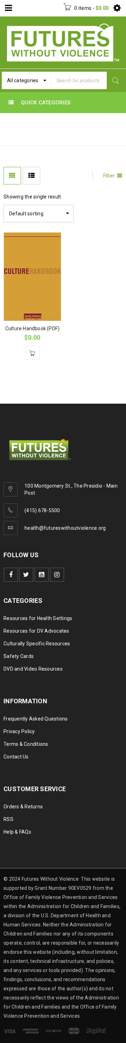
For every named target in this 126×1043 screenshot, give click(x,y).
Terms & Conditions (26, 744)
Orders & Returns (23, 806)
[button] (33, 353)
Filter (109, 175)
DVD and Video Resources (33, 669)
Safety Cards (19, 656)
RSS (8, 819)
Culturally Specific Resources (37, 643)
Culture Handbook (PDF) (32, 328)
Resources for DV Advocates (36, 631)
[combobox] (26, 80)
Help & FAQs (17, 832)
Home (12, 135)
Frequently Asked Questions (36, 719)
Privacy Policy (19, 731)
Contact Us (16, 757)
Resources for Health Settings (38, 618)
